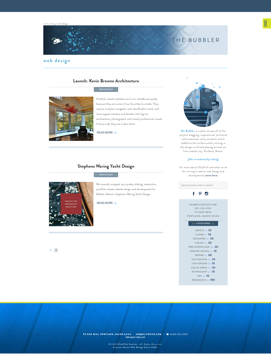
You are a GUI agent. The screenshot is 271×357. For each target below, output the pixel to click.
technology (199, 271)
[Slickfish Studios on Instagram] (206, 193)
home (46, 23)
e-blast (199, 242)
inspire (199, 255)
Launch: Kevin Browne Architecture (106, 80)
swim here (211, 175)
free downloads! (199, 246)
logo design (199, 263)
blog (53, 23)
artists (199, 230)
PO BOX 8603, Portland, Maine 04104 (107, 334)
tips (199, 275)
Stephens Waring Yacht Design (106, 166)
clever (199, 234)
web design (106, 89)
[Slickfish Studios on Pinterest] (200, 193)
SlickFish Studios (127, 344)
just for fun (199, 259)
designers (199, 238)
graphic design (199, 251)
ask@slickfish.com (203, 204)
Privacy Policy (135, 337)
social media (199, 267)
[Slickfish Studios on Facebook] (193, 193)
